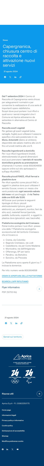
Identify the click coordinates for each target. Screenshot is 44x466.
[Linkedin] (7, 449)
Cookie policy (7, 426)
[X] (12, 449)
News (5, 40)
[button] (22, 290)
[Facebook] (3, 449)
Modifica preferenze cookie (12, 441)
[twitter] (10, 77)
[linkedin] (15, 77)
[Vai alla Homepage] (22, 369)
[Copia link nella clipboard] (20, 77)
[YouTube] (17, 449)
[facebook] (5, 77)
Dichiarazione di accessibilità (13, 431)
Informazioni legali (9, 415)
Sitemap (5, 436)
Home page (6, 410)
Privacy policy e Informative (13, 420)
